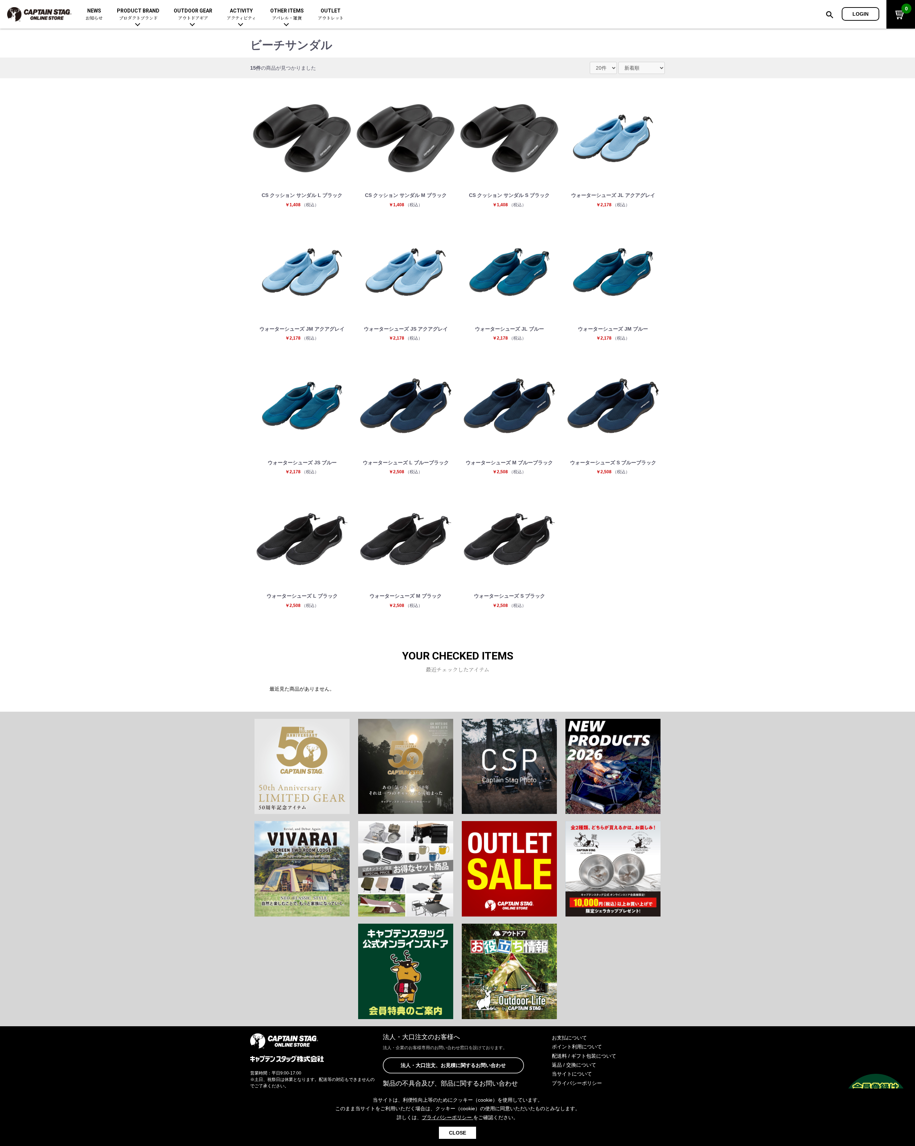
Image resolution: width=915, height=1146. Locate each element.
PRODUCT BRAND (138, 14)
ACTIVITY (241, 14)
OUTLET (330, 14)
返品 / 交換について (574, 1065)
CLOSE (457, 1133)
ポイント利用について (577, 1046)
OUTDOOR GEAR (193, 14)
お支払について (569, 1038)
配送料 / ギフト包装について (584, 1056)
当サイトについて (572, 1074)
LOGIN (860, 14)
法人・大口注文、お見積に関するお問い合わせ (453, 1065)
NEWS (94, 14)
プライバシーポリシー (577, 1083)
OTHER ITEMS (287, 14)
